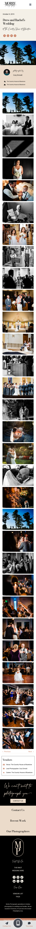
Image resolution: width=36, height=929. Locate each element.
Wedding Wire (18, 871)
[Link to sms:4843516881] (29, 923)
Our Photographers (18, 831)
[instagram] (18, 877)
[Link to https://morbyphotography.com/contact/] (6, 923)
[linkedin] (14, 881)
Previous (7, 752)
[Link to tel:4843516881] (18, 923)
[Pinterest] (11, 35)
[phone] (21, 881)
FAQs (18, 897)
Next (30, 752)
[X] (8, 35)
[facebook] (14, 877)
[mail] (18, 881)
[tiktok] (21, 877)
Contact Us (7, 926)
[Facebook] (4, 35)
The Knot (18, 868)
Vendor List (18, 894)
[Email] (15, 35)
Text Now (29, 926)
